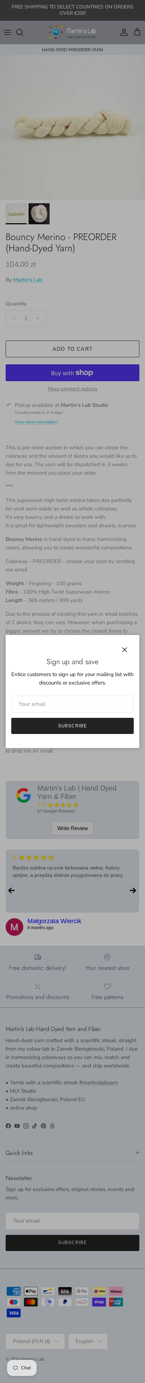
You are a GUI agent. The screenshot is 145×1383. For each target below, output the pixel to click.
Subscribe (72, 726)
